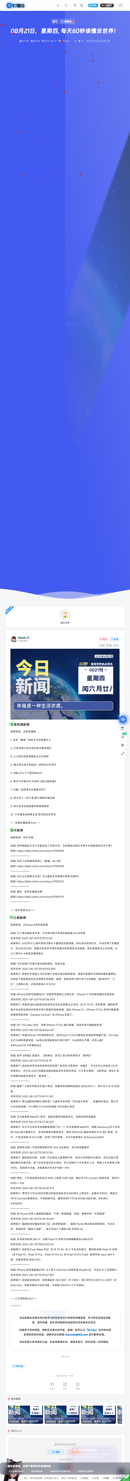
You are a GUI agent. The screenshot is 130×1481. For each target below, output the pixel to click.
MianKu (22, 637)
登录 (57, 1452)
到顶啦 (118, 1478)
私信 (116, 639)
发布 (94, 5)
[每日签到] (122, 728)
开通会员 (108, 5)
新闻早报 (19, 1366)
